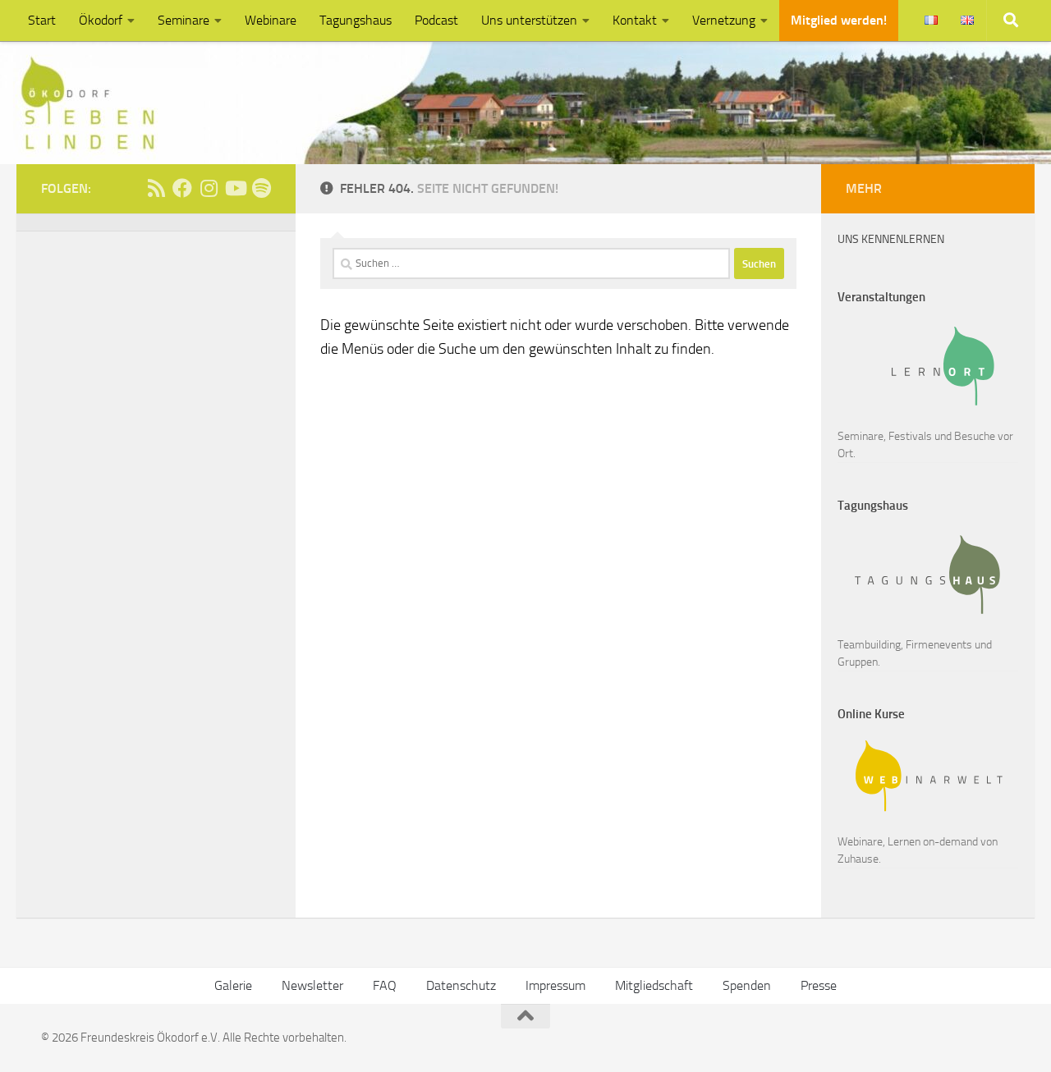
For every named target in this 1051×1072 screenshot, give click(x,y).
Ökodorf (100, 20)
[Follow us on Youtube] (235, 188)
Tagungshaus (355, 20)
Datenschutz (461, 985)
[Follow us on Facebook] (182, 188)
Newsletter (312, 985)
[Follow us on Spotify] (261, 188)
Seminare (183, 20)
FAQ (385, 985)
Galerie (233, 985)
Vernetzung (723, 20)
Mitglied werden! (839, 20)
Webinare (270, 20)
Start (42, 20)
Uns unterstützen (529, 20)
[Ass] (156, 188)
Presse (819, 985)
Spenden (747, 985)
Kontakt (635, 20)
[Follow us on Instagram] (208, 188)
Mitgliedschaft (654, 985)
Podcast (436, 20)
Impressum (555, 985)
